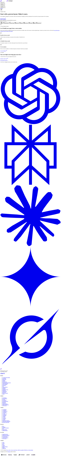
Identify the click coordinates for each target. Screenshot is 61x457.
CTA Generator (4, 436)
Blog (34, 23)
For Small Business (5, 401)
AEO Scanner (4, 438)
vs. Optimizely (4, 414)
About (3, 442)
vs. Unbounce (4, 409)
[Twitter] (1, 373)
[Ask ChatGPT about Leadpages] (30, 123)
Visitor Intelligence (5, 383)
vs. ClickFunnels (4, 411)
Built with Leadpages (5, 427)
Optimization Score (5, 389)
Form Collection (4, 384)
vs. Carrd (3, 413)
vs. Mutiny (4, 416)
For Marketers (4, 397)
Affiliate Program (5, 430)
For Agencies (4, 400)
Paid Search (4, 402)
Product (2, 2)
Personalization (4, 381)
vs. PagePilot (4, 415)
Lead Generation (4, 403)
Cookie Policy (15, 450)
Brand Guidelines (5, 446)
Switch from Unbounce (5, 420)
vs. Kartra (3, 419)
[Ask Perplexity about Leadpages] (30, 184)
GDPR (19, 450)
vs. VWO (3, 417)
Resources (2, 7)
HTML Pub (4, 448)
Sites (3, 386)
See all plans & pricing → (4, 60)
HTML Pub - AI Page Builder (28, 450)
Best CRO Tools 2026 (5, 422)
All (2, 23)
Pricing (1, 8)
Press (3, 444)
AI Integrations (4, 391)
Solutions (2, 4)
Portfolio (31, 23)
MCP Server (4, 392)
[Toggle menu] (1, 10)
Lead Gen (17, 23)
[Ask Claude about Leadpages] (30, 245)
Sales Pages (12, 23)
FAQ (3, 428)
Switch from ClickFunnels (6, 421)
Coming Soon (39, 23)
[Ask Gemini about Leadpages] (30, 306)
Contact (3, 445)
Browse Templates (3, 19)
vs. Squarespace (4, 412)
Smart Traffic (4, 379)
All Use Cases (4, 405)
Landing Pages (7, 23)
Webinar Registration (5, 404)
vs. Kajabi (3, 418)
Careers (3, 443)
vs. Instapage (4, 410)
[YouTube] (3, 373)
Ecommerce (26, 23)
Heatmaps (3, 380)
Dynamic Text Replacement (6, 382)
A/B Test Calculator (5, 437)
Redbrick (9, 451)
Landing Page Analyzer (5, 435)
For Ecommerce (4, 398)
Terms (12, 450)
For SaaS (3, 399)
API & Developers (5, 393)
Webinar (22, 23)
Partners (3, 447)
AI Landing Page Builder (6, 377)
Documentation (4, 429)
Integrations (4, 390)
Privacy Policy (8, 450)
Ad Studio (3, 388)
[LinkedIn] (2, 373)
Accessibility (22, 450)
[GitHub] (4, 373)
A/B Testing (4, 378)
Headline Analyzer (5, 434)
